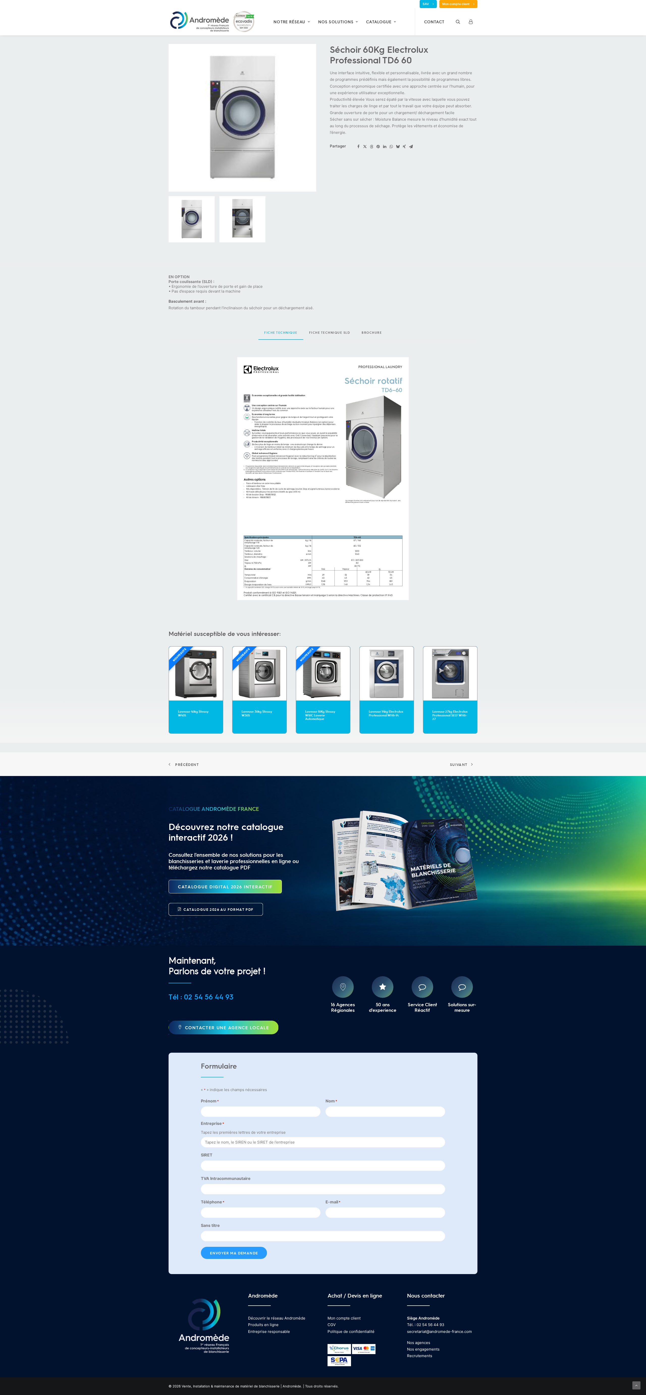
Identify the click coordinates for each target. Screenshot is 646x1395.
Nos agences (418, 1342)
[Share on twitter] (365, 147)
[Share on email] (411, 147)
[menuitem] (428, 4)
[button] (461, 21)
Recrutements (419, 1355)
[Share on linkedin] (385, 147)
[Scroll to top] (636, 1385)
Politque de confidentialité (351, 1331)
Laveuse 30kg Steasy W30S (193, 713)
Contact (434, 21)
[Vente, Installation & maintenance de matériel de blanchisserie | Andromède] (212, 21)
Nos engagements (423, 1349)
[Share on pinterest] (378, 147)
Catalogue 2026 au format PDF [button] (218, 909)
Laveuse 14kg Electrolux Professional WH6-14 (322, 713)
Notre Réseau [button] (289, 21)
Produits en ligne (263, 1324)
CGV (332, 1324)
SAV (426, 4)
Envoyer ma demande (234, 1253)
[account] (472, 21)
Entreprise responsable (269, 1331)
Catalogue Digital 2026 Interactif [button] (225, 886)
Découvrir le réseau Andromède (276, 1318)
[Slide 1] (192, 219)
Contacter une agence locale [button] (227, 1027)
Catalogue (379, 21)
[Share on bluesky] (398, 147)
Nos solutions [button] (336, 21)
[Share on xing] (404, 147)
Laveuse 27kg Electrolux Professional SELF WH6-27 (386, 715)
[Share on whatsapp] (391, 147)
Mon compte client (456, 4)
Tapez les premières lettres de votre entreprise (243, 1132)
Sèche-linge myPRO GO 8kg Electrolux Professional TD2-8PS (449, 715)
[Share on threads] (371, 147)
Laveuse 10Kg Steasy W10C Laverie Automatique (256, 715)
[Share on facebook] (358, 147)
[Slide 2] (242, 219)
